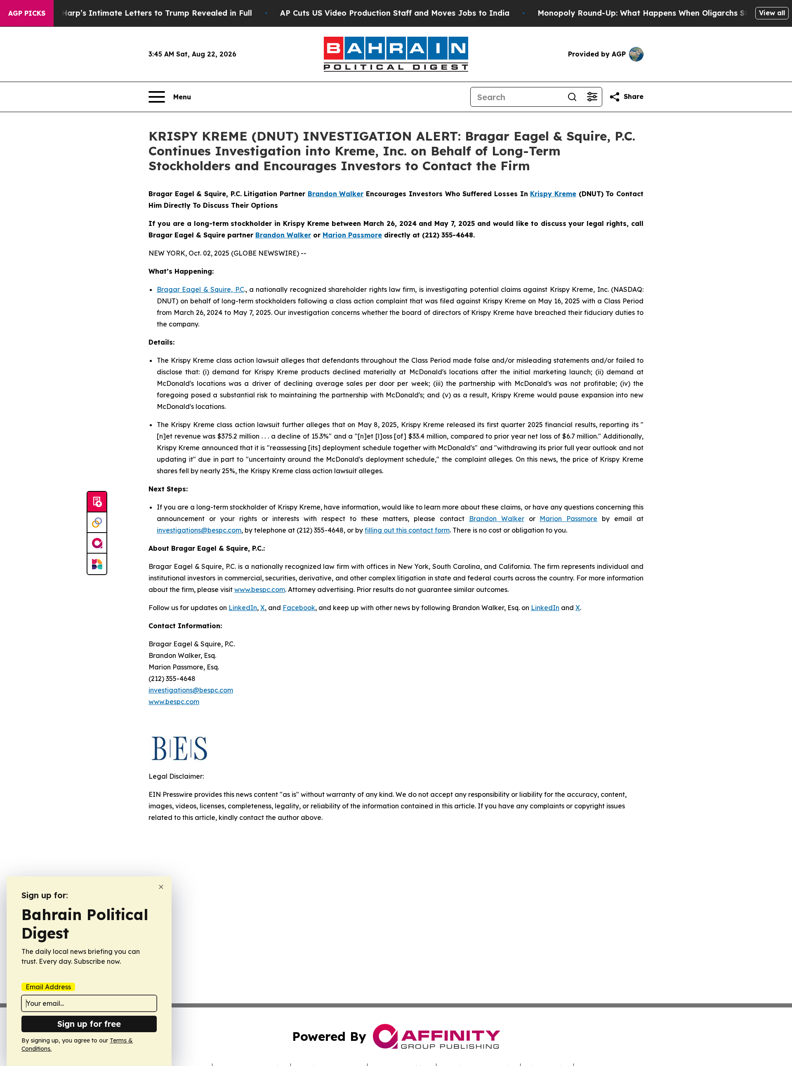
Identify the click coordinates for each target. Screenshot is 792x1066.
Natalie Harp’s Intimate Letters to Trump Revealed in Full (141, 13)
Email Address (48, 987)
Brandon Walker (496, 518)
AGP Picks (26, 13)
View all (772, 13)
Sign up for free (89, 1024)
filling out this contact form (407, 530)
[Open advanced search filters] (592, 96)
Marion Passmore (568, 518)
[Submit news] (96, 502)
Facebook (299, 607)
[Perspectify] (96, 522)
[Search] (572, 96)
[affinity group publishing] (96, 543)
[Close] (161, 887)
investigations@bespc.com (199, 530)
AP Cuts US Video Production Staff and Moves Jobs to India (394, 13)
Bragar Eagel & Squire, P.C (200, 289)
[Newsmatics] (96, 564)
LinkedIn (243, 607)
